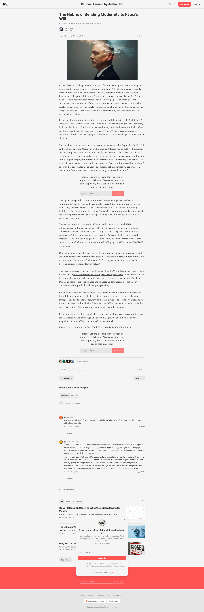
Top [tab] (61, 501)
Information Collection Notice (101, 566)
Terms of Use (113, 563)
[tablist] (69, 395)
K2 (65, 417)
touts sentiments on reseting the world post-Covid (98, 274)
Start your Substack (96, 601)
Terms (107, 595)
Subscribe (184, 4)
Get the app (113, 601)
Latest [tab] (68, 501)
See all (64, 560)
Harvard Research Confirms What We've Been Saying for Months (89, 509)
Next (137, 378)
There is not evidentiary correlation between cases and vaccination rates (88, 514)
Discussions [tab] (77, 501)
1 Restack (86, 361)
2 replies (70, 479)
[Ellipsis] (144, 417)
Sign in (197, 4)
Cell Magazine (100, 149)
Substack (90, 607)
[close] (125, 520)
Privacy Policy (120, 566)
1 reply (69, 433)
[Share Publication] (175, 4)
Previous (68, 378)
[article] (102, 514)
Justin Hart (69, 28)
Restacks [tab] (74, 395)
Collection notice (118, 595)
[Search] (169, 4)
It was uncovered (74, 100)
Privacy (101, 595)
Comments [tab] (64, 395)
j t (65, 441)
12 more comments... (67, 489)
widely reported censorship (101, 107)
